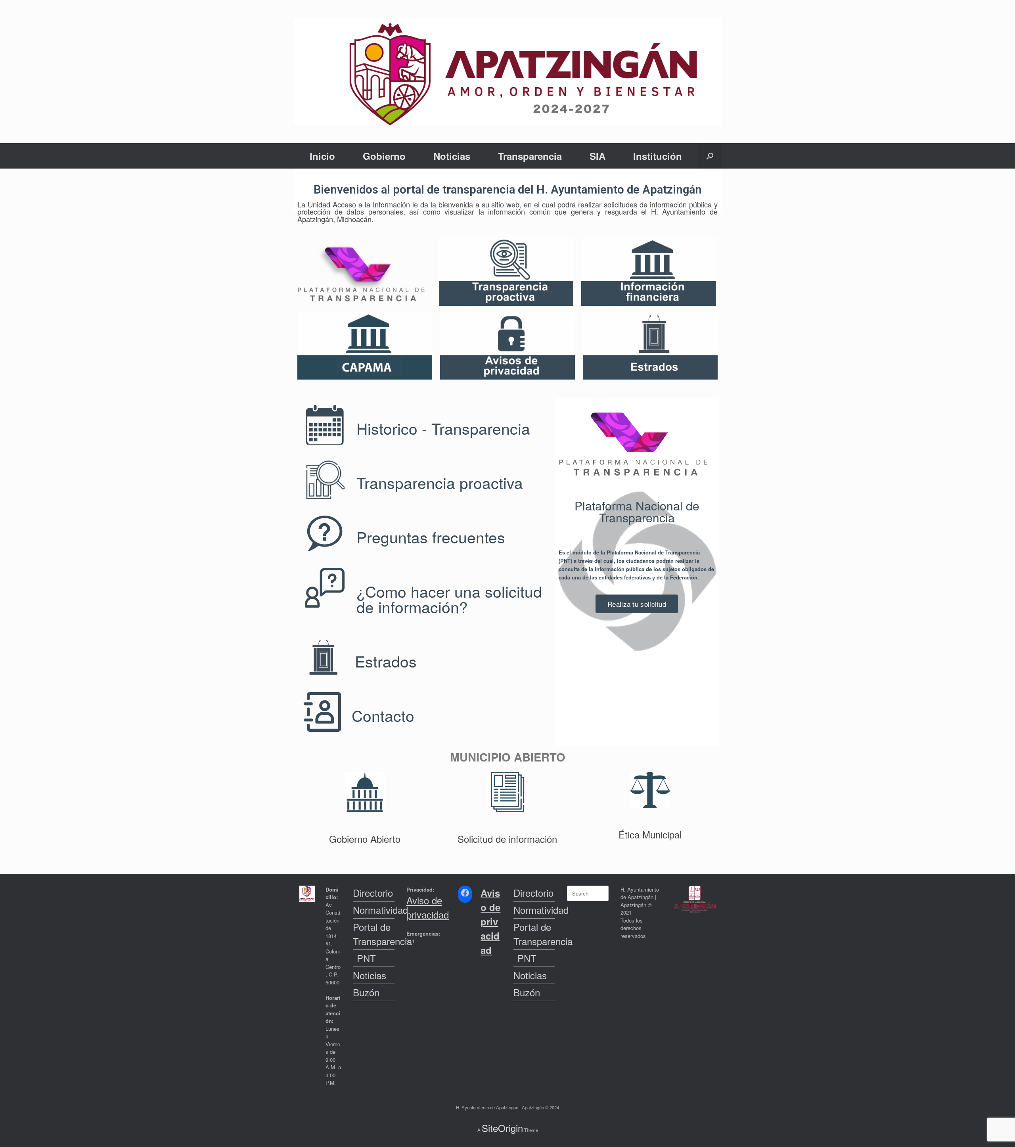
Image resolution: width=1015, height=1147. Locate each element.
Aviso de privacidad (427, 907)
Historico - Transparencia (443, 428)
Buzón (366, 992)
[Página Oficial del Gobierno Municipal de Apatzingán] (507, 71)
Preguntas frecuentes (430, 537)
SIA (597, 156)
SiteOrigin (502, 1128)
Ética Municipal (650, 834)
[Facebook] (465, 893)
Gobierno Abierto (364, 839)
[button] (710, 156)
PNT (366, 958)
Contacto (383, 715)
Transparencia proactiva (439, 482)
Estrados (386, 661)
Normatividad (374, 910)
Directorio (373, 893)
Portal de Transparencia (374, 934)
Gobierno (384, 156)
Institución (657, 156)
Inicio (322, 156)
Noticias (451, 156)
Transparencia (530, 156)
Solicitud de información (507, 839)
